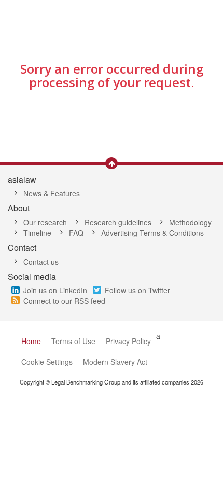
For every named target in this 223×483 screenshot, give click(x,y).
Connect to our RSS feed (64, 300)
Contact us (41, 262)
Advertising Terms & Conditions (152, 233)
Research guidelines (118, 222)
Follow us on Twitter (137, 290)
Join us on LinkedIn (55, 290)
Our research (45, 222)
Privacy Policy (128, 341)
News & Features (51, 193)
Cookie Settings (47, 362)
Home (31, 341)
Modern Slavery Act (115, 362)
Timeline (37, 233)
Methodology (190, 222)
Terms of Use (73, 341)
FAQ (76, 233)
